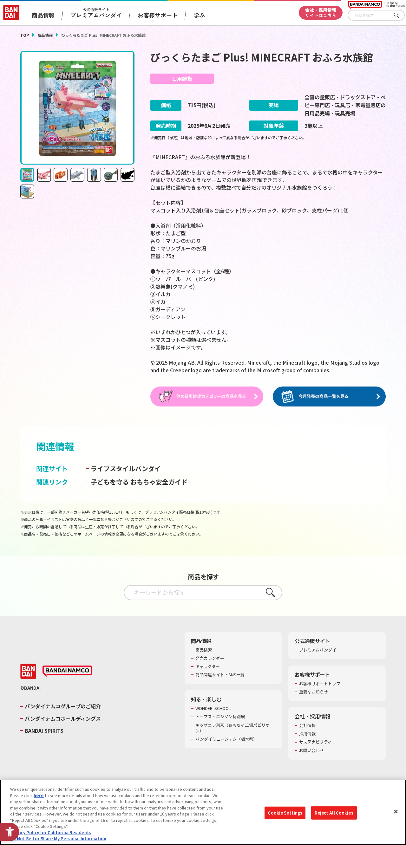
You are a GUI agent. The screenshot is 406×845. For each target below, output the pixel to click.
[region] (203, 812)
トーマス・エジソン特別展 (220, 716)
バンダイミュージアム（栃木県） (226, 739)
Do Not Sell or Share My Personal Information (58, 838)
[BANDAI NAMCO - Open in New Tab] (67, 671)
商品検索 (203, 650)
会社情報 (307, 725)
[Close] (396, 812)
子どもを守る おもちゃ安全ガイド (139, 481)
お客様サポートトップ (319, 683)
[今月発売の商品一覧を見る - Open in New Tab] (329, 396)
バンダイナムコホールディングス (63, 718)
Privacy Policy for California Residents (50, 832)
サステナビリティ (315, 742)
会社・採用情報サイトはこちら (320, 12)
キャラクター (207, 666)
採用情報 (307, 734)
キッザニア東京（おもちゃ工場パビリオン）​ (232, 728)
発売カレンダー (209, 658)
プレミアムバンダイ (317, 650)
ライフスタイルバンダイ (126, 468)
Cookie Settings (285, 813)
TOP (24, 35)
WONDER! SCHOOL (213, 708)
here (39, 795)
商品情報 (45, 35)
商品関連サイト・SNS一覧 (220, 675)
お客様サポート (158, 15)
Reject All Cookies (334, 813)
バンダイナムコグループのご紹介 (63, 706)
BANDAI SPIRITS (44, 730)
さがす (400, 15)
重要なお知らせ (313, 692)
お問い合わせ (311, 750)
